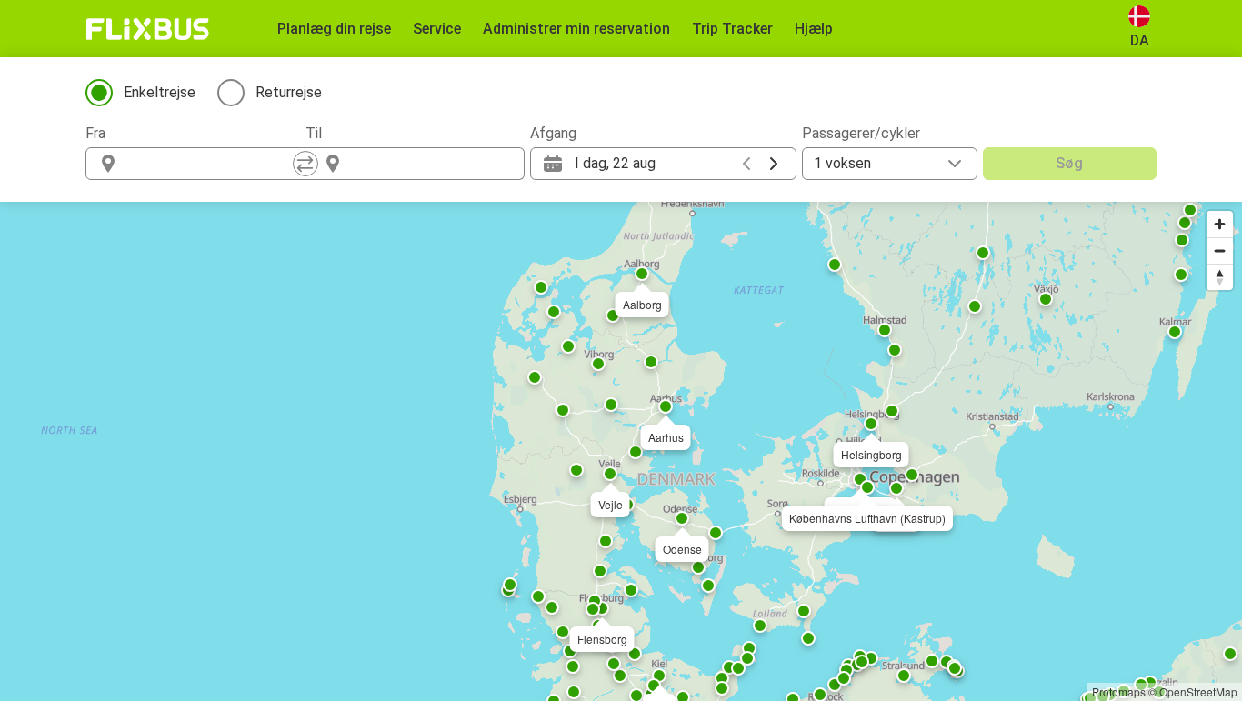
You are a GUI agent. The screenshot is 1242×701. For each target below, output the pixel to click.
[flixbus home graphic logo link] (148, 29)
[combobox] (212, 164)
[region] (621, 451)
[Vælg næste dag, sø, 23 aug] (774, 164)
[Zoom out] (1220, 250)
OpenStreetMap (1198, 691)
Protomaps (1119, 691)
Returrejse (288, 92)
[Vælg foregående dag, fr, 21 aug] (746, 164)
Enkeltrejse (159, 92)
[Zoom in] (1220, 224)
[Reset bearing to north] (1220, 277)
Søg (1069, 163)
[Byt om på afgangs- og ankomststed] (305, 163)
